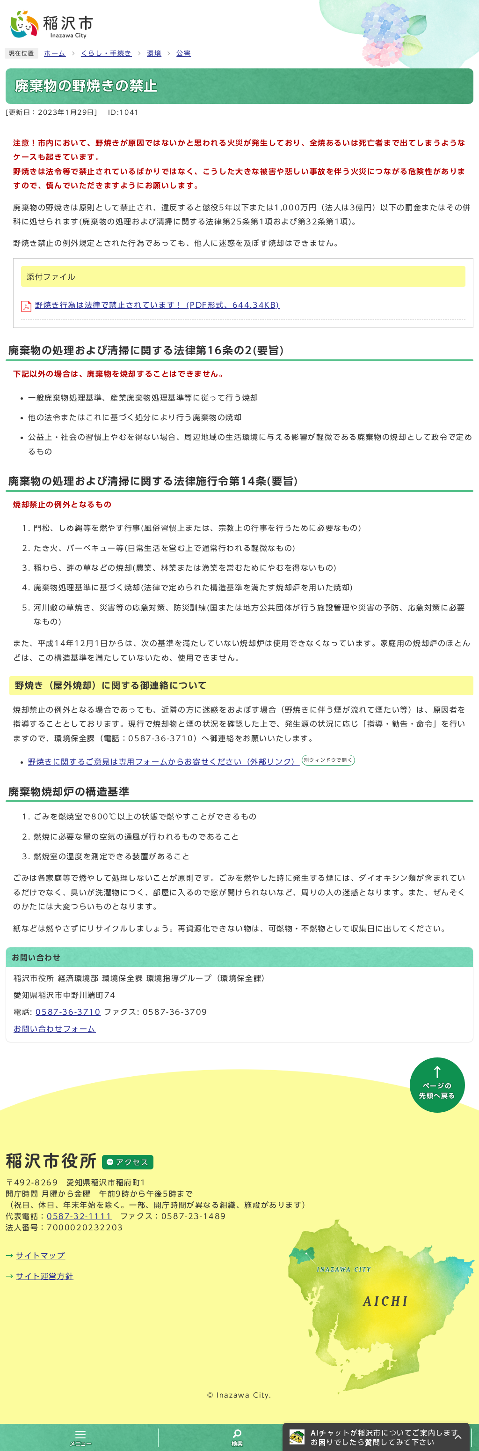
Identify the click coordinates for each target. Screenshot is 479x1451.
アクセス (132, 1162)
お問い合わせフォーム (55, 1029)
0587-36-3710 (68, 1012)
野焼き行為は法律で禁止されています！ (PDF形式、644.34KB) (157, 305)
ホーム (55, 53)
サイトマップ (40, 1255)
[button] (376, 1437)
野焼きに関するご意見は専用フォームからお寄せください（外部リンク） (190, 762)
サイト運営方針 (44, 1276)
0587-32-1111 (79, 1216)
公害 (183, 53)
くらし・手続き (106, 53)
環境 (154, 53)
